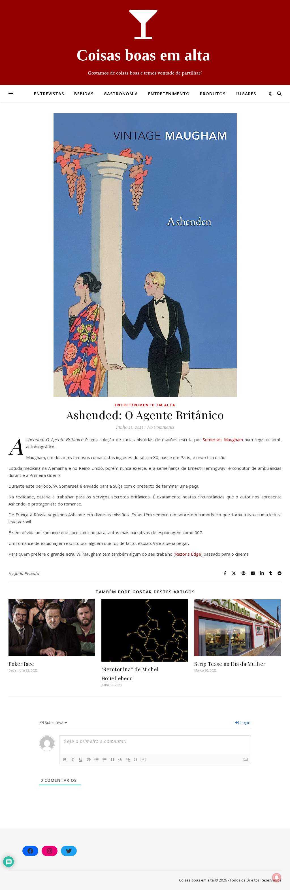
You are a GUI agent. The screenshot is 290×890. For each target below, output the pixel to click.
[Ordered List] (97, 759)
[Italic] (73, 759)
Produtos (212, 93)
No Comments (160, 427)
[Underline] (81, 759)
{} (136, 759)
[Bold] (65, 759)
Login (244, 722)
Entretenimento (169, 93)
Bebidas (83, 93)
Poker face (21, 663)
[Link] (128, 759)
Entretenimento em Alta (145, 405)
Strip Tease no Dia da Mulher (230, 663)
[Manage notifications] (276, 877)
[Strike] (89, 759)
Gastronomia (121, 93)
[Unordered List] (104, 759)
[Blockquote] (112, 759)
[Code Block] (120, 759)
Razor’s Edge (188, 554)
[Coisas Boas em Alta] (145, 42)
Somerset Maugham (223, 439)
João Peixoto (27, 573)
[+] (143, 759)
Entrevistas (49, 93)
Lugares (246, 93)
